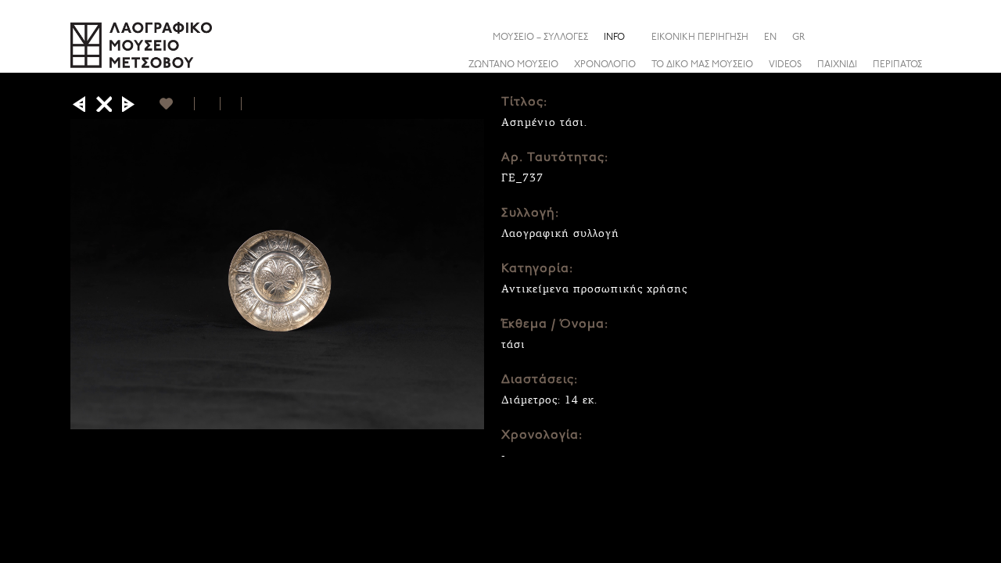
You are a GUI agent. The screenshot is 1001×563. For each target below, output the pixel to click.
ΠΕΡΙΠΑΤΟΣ (897, 65)
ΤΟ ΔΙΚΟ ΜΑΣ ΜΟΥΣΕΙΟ (702, 65)
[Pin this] (248, 103)
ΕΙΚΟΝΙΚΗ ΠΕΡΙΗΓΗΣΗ (699, 37)
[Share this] (918, 36)
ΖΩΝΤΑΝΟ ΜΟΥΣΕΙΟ (513, 65)
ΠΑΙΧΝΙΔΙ (837, 65)
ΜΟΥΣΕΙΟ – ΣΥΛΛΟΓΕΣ (540, 37)
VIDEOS (785, 65)
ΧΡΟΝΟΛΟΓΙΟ (605, 65)
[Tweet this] (231, 103)
